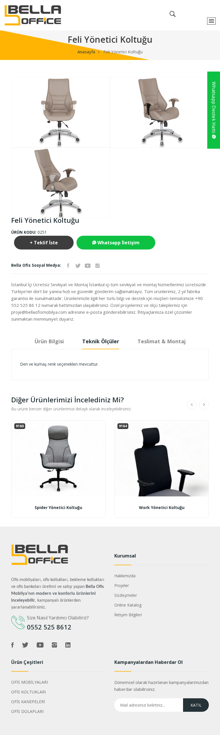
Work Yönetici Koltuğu (161, 507)
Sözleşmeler (125, 595)
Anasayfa (86, 51)
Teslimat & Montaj (162, 341)
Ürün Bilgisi (49, 341)
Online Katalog (128, 605)
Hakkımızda (124, 575)
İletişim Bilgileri (128, 614)
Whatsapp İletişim (118, 242)
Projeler (121, 585)
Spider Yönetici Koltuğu (58, 507)
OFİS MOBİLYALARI (29, 682)
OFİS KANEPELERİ (28, 701)
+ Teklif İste (44, 242)
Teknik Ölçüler (100, 341)
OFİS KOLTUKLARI (28, 692)
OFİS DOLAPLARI (27, 711)
